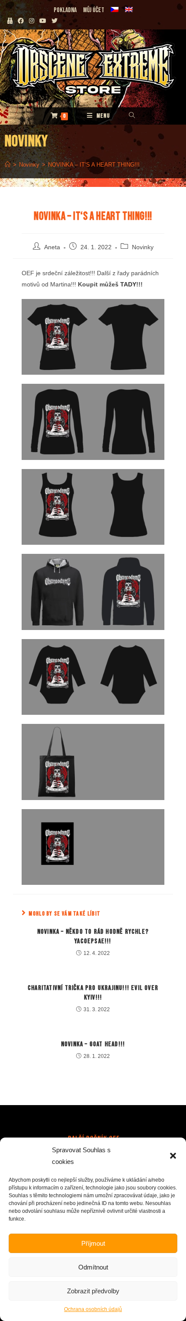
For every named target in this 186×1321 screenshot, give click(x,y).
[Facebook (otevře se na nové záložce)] (20, 21)
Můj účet (93, 10)
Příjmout (93, 1243)
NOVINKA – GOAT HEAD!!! (93, 1044)
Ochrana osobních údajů (93, 1309)
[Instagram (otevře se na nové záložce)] (31, 21)
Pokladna (65, 10)
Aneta (52, 247)
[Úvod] (7, 164)
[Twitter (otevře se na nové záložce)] (55, 21)
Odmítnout (93, 1267)
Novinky (143, 247)
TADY (128, 284)
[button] (173, 1155)
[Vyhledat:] (132, 116)
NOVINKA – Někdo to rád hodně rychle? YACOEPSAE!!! (93, 936)
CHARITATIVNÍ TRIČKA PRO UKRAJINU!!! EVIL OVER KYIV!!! (93, 993)
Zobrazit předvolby (93, 1291)
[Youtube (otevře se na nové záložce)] (43, 21)
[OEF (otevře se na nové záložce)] (10, 21)
